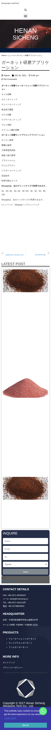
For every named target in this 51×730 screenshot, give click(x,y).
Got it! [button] (26, 725)
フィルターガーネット (18, 647)
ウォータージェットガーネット (22, 639)
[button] (25, 16)
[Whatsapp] (43, 711)
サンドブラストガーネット (20, 643)
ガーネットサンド (8, 581)
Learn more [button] (10, 718)
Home (3, 55)
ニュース (11, 55)
